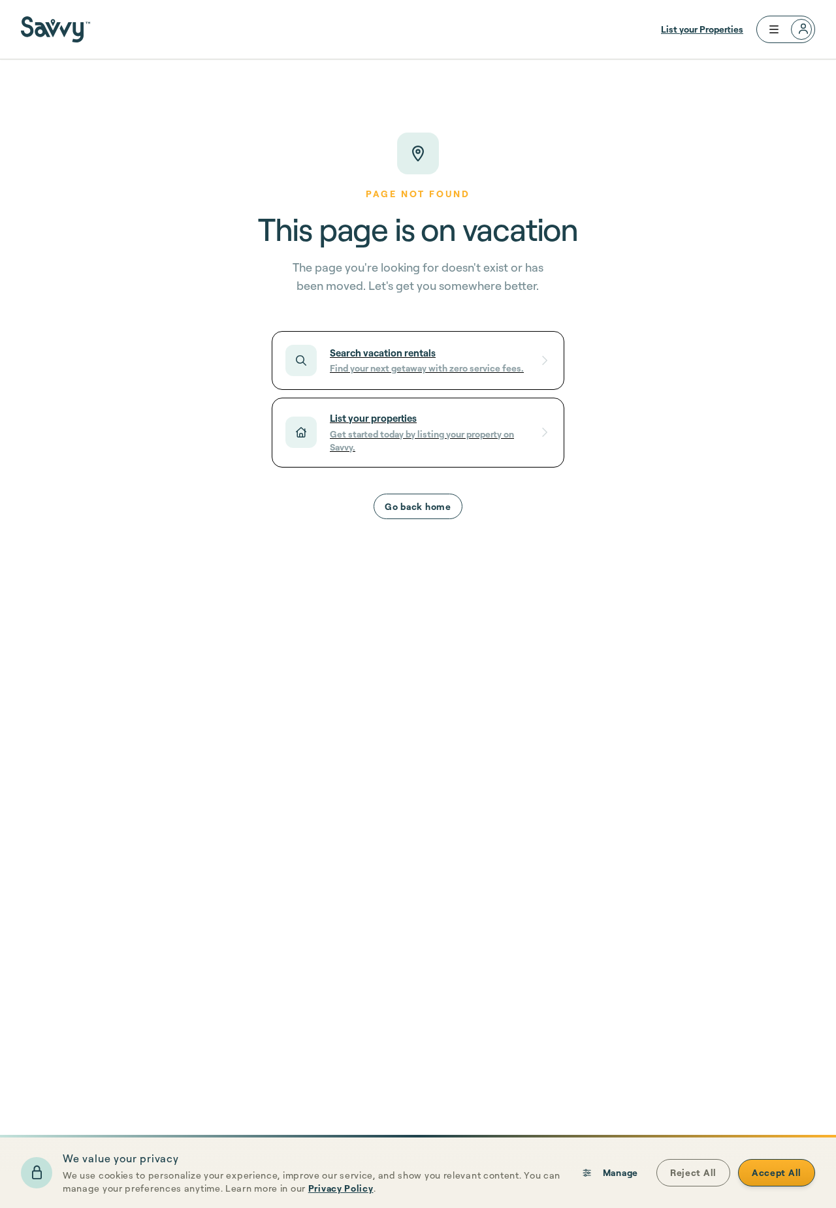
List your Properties (702, 29)
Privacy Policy (341, 1188)
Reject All (693, 1172)
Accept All (776, 1172)
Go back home (418, 506)
